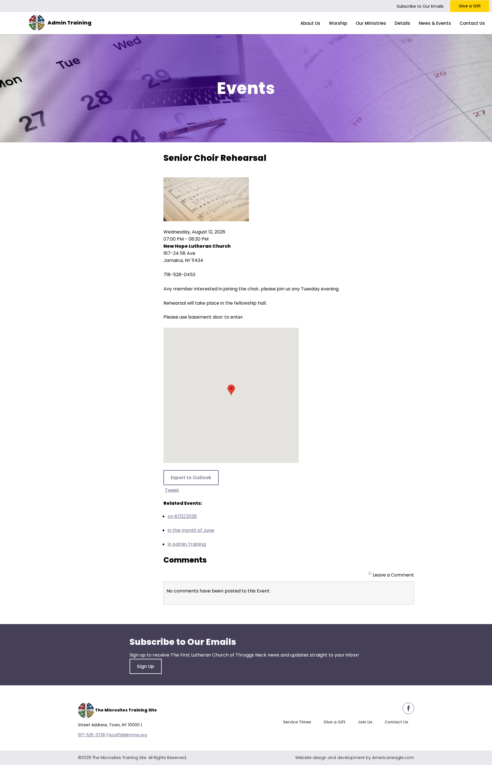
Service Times (297, 722)
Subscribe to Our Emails (420, 6)
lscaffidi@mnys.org (128, 735)
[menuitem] (310, 23)
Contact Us (396, 722)
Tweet (172, 490)
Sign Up (145, 666)
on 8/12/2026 (182, 516)
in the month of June (191, 530)
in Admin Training (187, 544)
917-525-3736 (91, 735)
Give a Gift (470, 6)
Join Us (365, 722)
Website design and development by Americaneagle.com (354, 757)
